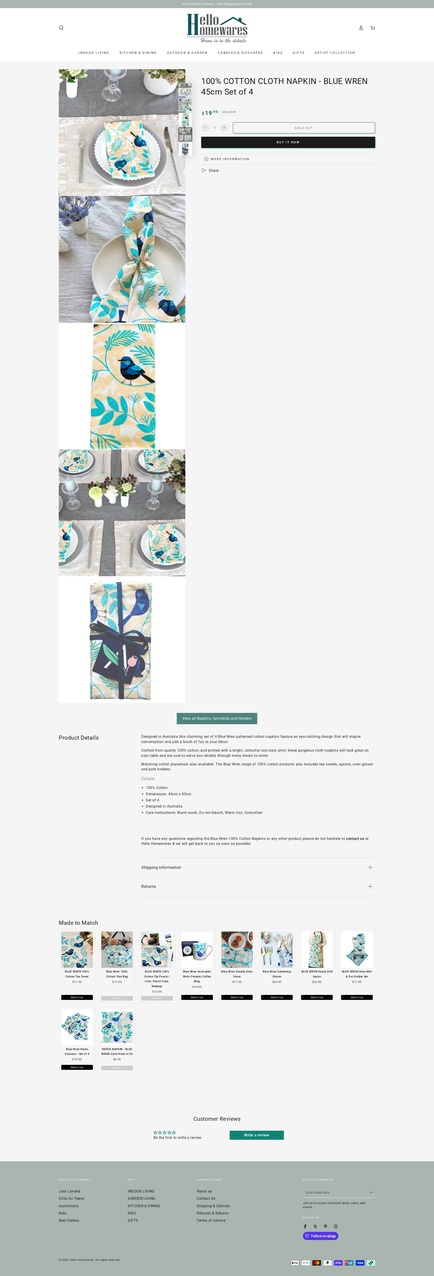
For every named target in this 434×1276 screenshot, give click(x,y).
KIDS (132, 1213)
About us (204, 1191)
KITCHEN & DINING (144, 1206)
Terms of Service (211, 1220)
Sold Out (117, 998)
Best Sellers (69, 1220)
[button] (61, 28)
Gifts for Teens (71, 1198)
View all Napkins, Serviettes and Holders (217, 718)
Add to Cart (77, 997)
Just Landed (69, 1191)
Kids (62, 1213)
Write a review (256, 1135)
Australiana (69, 1206)
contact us (355, 838)
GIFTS (133, 1220)
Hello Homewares (82, 1260)
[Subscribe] (372, 1192)
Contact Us (206, 1198)
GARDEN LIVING (142, 1198)
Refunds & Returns (213, 1213)
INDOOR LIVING (141, 1191)
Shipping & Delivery (213, 1206)
